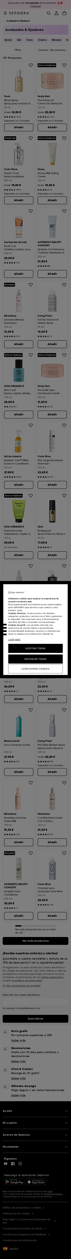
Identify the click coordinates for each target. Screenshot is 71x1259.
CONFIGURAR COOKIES (35, 668)
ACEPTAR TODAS (35, 648)
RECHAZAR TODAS (35, 659)
